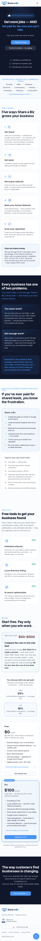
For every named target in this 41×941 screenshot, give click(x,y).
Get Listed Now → (20, 893)
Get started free (20, 773)
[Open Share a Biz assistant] (36, 936)
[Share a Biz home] (10, 3)
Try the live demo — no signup (20, 48)
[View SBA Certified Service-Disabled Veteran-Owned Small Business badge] (3, 920)
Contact (4, 932)
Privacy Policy (25, 932)
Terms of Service (14, 932)
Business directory (8, 915)
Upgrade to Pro (20, 837)
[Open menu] (37, 3)
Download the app (22, 927)
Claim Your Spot (20, 42)
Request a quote (21, 915)
